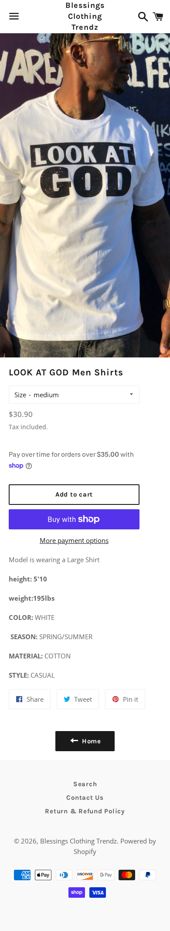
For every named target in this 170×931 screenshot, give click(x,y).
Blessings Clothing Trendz (84, 16)
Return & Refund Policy (85, 811)
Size (20, 394)
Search (85, 784)
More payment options (74, 540)
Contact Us (85, 798)
